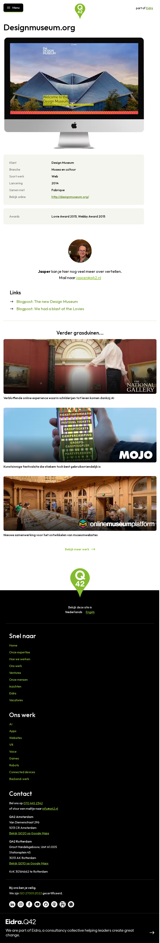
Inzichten (15, 686)
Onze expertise (19, 652)
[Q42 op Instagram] (21, 904)
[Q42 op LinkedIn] (12, 904)
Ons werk (15, 666)
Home (13, 645)
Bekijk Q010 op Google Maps (28, 863)
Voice (13, 751)
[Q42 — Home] (80, 11)
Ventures (15, 673)
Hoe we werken (19, 659)
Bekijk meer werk (77, 549)
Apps (12, 731)
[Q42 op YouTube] (37, 904)
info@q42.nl (50, 808)
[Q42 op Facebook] (29, 904)
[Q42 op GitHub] (46, 904)
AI (10, 724)
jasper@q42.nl (88, 277)
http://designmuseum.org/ (70, 197)
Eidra (149, 8)
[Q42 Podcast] (54, 904)
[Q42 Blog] (63, 904)
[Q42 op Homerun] (71, 904)
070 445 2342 (33, 803)
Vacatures (16, 700)
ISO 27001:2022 (31, 893)
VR (11, 745)
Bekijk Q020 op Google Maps (29, 833)
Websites (15, 738)
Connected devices (22, 772)
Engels (90, 612)
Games (14, 758)
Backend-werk (19, 779)
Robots (14, 765)
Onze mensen (18, 680)
